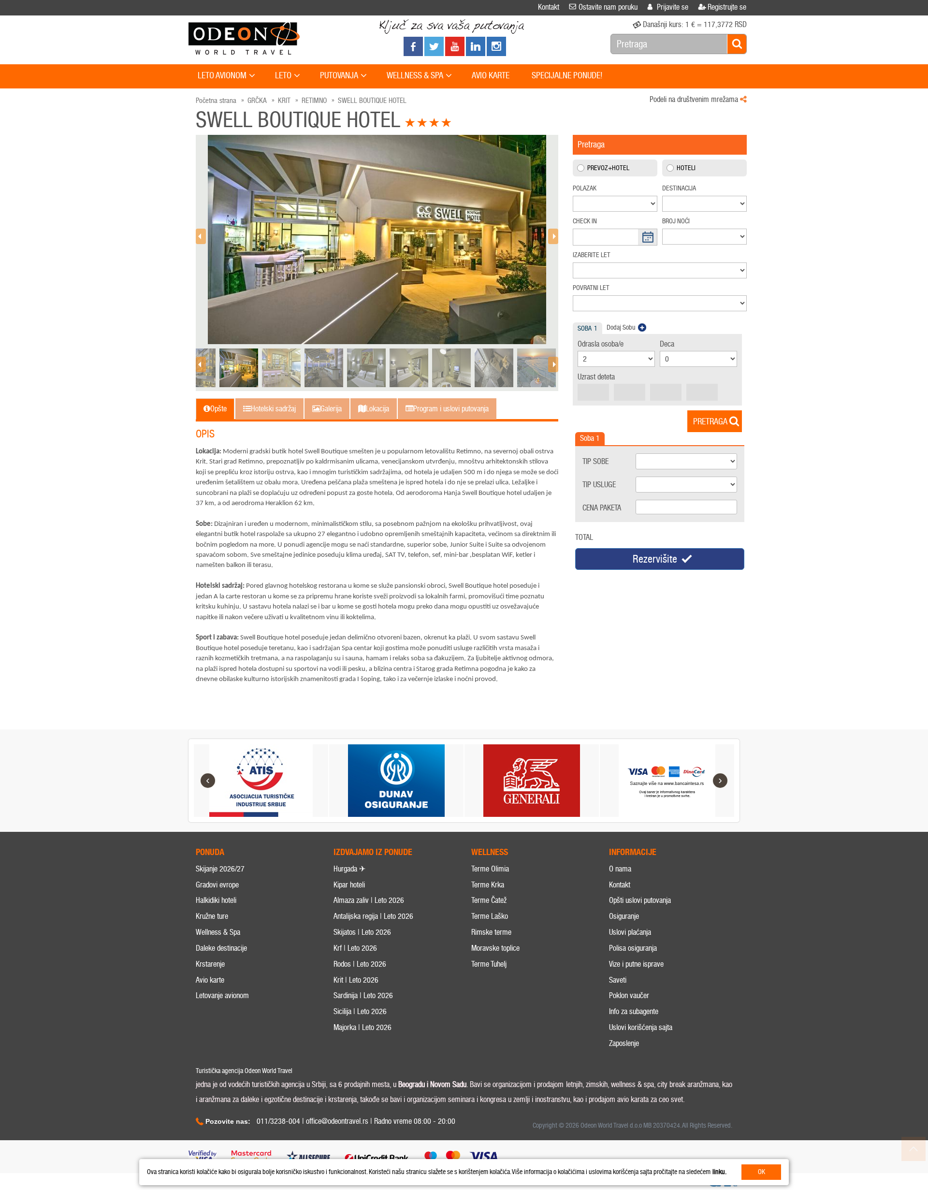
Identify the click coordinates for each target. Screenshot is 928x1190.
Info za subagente (633, 1011)
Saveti (617, 980)
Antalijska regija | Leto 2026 (373, 916)
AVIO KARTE (490, 75)
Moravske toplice (495, 948)
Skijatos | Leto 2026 (362, 932)
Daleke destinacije (221, 948)
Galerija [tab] (331, 408)
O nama (620, 868)
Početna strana (216, 100)
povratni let (591, 288)
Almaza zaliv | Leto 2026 (369, 900)
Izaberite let (591, 255)
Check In (585, 221)
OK (761, 1172)
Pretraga (710, 421)
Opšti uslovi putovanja (640, 900)
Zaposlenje (624, 1043)
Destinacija (679, 188)
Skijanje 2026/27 (220, 868)
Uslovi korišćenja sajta (640, 1027)
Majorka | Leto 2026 (363, 1027)
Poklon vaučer (629, 995)
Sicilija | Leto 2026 (360, 1011)
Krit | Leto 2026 (356, 980)
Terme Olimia (490, 868)
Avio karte (210, 980)
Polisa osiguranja (633, 948)
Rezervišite (655, 559)
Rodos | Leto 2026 (360, 964)
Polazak (584, 188)
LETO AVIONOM (222, 75)
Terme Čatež (489, 900)
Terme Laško (489, 916)
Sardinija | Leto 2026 (363, 995)
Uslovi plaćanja (630, 932)
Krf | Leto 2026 (355, 948)
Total (584, 537)
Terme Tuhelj (489, 964)
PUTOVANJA (339, 75)
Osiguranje (624, 916)
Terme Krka (487, 884)
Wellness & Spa (218, 932)
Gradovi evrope (217, 884)
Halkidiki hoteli (216, 900)
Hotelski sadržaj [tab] (273, 408)
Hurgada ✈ (349, 868)
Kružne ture (212, 916)
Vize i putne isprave (636, 964)
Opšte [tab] (218, 408)
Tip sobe (595, 461)
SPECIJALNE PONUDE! (567, 75)
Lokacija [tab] (377, 408)
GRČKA (257, 100)
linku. (719, 1172)
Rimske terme (491, 932)
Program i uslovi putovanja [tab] (451, 408)
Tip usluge (599, 484)
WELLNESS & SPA (415, 75)
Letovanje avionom (222, 995)
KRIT (284, 100)
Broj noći (676, 221)
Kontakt (619, 884)
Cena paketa (601, 507)
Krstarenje (210, 964)
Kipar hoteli (349, 884)
